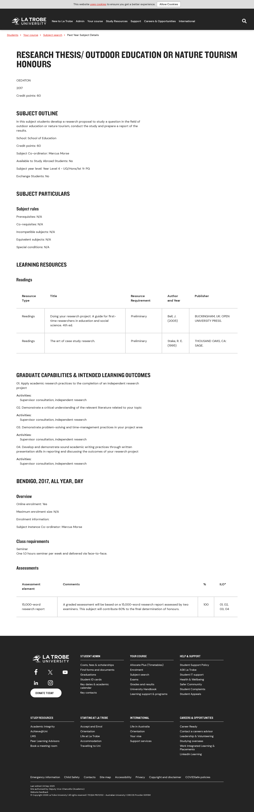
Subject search (52, 35)
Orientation (87, 731)
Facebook (35, 671)
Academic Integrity (42, 726)
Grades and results (142, 684)
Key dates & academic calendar (94, 686)
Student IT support (192, 674)
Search (244, 20)
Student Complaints (192, 689)
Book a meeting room (43, 746)
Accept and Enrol (91, 726)
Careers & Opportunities (160, 21)
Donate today (44, 693)
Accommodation (90, 741)
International (187, 21)
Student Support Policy (194, 665)
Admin (80, 21)
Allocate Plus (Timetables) (146, 665)
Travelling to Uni (90, 746)
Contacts (90, 777)
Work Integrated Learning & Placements (197, 747)
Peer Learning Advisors (44, 741)
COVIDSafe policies (197, 777)
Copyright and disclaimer (165, 777)
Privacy (140, 777)
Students (12, 35)
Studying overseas (191, 741)
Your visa (135, 736)
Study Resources (117, 21)
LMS (33, 736)
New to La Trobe (62, 21)
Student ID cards (91, 679)
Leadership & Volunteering (197, 736)
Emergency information (45, 777)
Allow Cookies (168, 4)
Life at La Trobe (90, 736)
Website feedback (39, 792)
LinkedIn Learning (191, 754)
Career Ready (188, 726)
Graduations (88, 674)
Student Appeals (190, 694)
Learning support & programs (148, 694)
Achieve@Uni (39, 731)
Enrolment (136, 670)
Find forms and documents (97, 670)
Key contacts (88, 692)
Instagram (50, 682)
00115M (146, 795)
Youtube (65, 671)
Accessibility (123, 777)
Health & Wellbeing (192, 679)
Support (136, 21)
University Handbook (143, 689)
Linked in (35, 682)
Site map (105, 777)
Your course (95, 21)
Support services (141, 741)
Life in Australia (140, 726)
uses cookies (98, 4)
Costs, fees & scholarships (97, 665)
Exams (134, 679)
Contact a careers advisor (196, 731)
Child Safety (72, 777)
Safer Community (191, 684)
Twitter (50, 671)
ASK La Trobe (188, 670)
